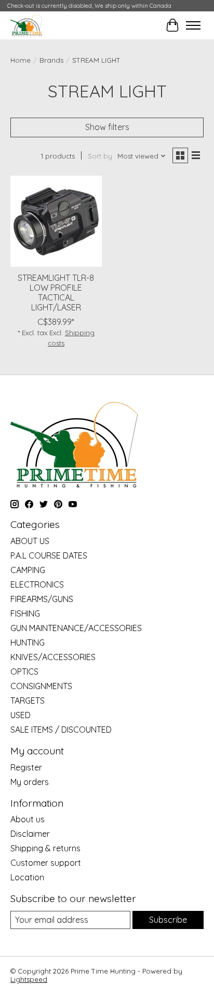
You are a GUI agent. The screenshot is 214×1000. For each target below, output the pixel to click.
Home (20, 60)
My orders (29, 782)
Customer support (45, 863)
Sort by (100, 156)
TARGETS (27, 700)
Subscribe (168, 920)
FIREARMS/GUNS (41, 599)
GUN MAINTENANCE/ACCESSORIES (76, 628)
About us (27, 819)
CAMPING (27, 570)
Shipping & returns (45, 848)
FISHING (25, 613)
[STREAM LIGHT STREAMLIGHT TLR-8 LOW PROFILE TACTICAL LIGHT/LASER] (56, 221)
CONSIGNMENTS (41, 686)
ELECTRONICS (37, 584)
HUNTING (27, 642)
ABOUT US (29, 541)
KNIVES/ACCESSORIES (53, 657)
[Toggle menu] (193, 25)
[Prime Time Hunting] (26, 25)
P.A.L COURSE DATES (48, 555)
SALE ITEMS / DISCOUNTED (61, 729)
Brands (51, 60)
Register (26, 767)
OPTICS (24, 671)
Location (27, 877)
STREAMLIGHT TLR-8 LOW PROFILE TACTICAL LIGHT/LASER (56, 293)
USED (20, 715)
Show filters (107, 127)
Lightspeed (28, 979)
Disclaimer (30, 833)
